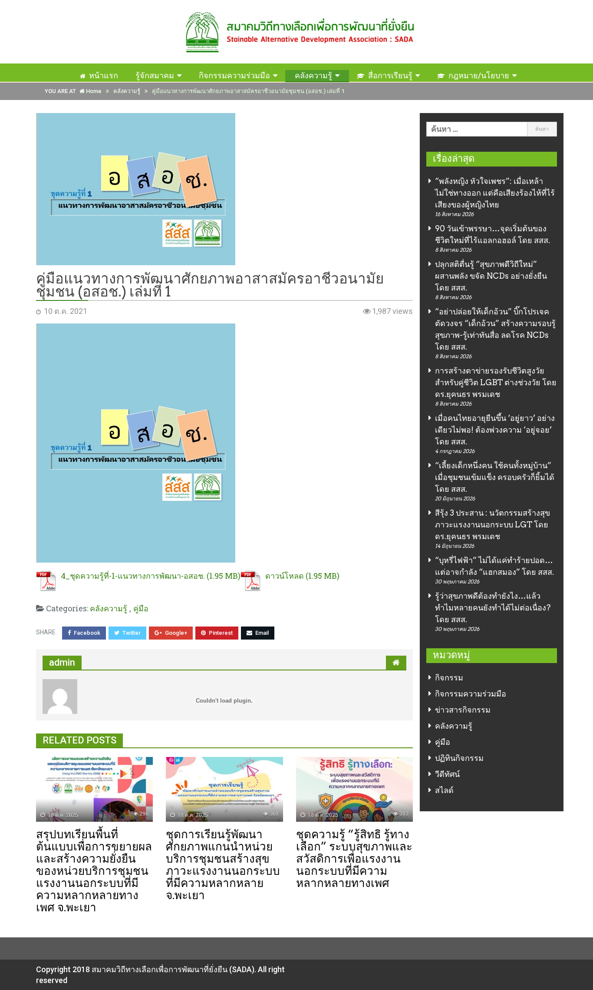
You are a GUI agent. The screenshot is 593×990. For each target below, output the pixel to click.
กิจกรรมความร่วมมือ (234, 75)
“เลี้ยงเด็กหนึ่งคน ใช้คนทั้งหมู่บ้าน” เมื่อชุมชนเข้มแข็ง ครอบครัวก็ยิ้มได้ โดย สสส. (494, 477)
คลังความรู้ (313, 75)
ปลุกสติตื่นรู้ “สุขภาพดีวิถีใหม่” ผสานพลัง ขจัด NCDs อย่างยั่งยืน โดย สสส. (491, 276)
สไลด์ (444, 790)
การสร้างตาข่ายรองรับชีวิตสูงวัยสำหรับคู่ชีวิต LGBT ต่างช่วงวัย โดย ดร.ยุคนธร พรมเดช (496, 382)
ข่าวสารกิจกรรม (463, 709)
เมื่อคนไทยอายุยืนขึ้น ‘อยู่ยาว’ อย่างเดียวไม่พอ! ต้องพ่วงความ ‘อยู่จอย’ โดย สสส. (495, 429)
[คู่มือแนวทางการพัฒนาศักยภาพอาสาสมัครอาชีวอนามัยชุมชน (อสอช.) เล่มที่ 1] (224, 189)
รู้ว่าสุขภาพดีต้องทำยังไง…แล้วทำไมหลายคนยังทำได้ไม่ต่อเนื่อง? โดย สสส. (492, 607)
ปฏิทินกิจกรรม (459, 758)
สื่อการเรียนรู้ (390, 75)
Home (93, 91)
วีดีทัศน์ (447, 774)
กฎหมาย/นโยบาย (478, 75)
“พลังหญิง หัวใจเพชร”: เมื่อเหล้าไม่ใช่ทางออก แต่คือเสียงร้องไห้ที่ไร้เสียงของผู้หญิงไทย (495, 193)
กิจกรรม (449, 677)
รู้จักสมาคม (154, 75)
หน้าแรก (103, 75)
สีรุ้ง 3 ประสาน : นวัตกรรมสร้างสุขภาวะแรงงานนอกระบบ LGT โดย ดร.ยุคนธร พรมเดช (492, 524)
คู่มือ (442, 742)
